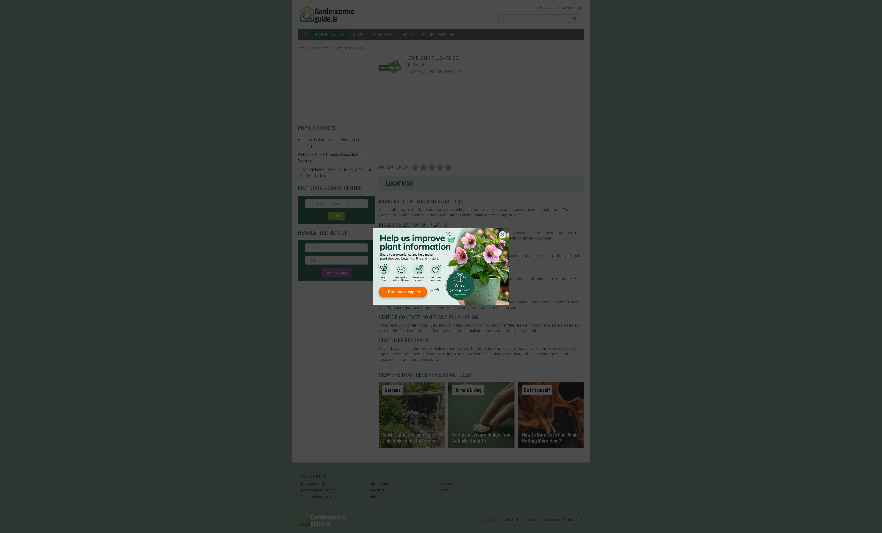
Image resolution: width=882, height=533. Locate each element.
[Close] (502, 234)
